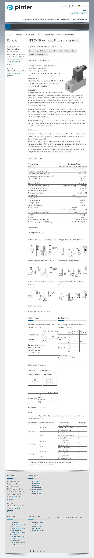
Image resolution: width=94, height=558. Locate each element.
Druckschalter (29, 35)
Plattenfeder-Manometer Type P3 (18, 531)
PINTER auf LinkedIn (62, 6)
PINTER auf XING (65, 6)
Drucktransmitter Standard (38, 523)
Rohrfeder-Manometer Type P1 (18, 523)
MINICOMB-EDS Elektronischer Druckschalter (37, 491)
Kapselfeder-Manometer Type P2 (18, 527)
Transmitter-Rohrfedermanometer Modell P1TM (19, 543)
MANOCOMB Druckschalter (36, 482)
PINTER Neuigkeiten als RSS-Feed (72, 6)
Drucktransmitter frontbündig (38, 527)
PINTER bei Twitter (69, 6)
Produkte (19, 35)
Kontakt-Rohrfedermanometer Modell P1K (19, 536)
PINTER (9, 35)
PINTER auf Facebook (59, 6)
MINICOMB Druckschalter (46, 35)
